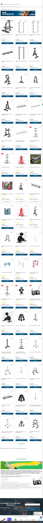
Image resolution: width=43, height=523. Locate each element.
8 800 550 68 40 (5, 509)
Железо (5, 6)
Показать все (21, 443)
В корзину (7, 43)
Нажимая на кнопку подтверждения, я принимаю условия (32, 507)
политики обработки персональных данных (33, 507)
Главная (2, 6)
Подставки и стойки (9, 6)
